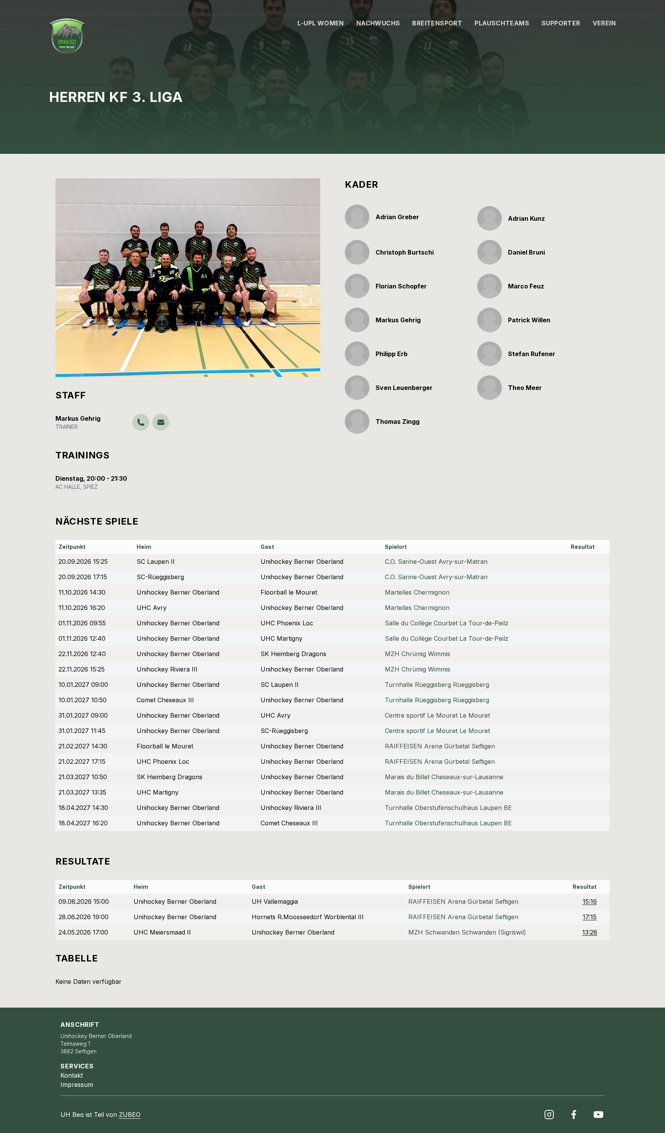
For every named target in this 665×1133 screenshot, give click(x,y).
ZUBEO (129, 1114)
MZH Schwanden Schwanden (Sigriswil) (467, 932)
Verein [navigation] (604, 23)
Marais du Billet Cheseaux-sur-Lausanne (444, 777)
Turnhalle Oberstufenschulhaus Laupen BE (448, 807)
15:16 (590, 901)
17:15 (589, 917)
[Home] (67, 36)
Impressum (76, 1084)
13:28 (589, 932)
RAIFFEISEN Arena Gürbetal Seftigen (440, 746)
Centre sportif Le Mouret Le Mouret (437, 715)
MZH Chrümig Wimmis (417, 654)
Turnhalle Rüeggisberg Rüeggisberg (437, 684)
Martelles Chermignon (417, 592)
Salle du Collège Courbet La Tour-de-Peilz (446, 623)
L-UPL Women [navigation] (320, 23)
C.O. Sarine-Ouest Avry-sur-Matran (436, 561)
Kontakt (71, 1075)
